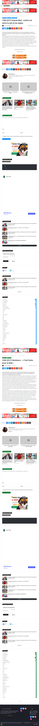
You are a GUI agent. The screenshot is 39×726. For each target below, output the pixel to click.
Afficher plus (19, 291)
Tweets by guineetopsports (6, 162)
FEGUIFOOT (4, 305)
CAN (3, 311)
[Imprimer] (30, 69)
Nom (3, 129)
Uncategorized (5, 322)
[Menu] (1, 6)
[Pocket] (21, 28)
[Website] (9, 77)
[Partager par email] (28, 69)
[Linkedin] (8, 28)
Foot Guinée (4, 337)
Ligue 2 (4, 328)
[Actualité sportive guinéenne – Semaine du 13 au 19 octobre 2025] (19, 103)
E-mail (3, 132)
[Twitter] (5, 28)
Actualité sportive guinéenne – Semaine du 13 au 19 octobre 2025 (19, 107)
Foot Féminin (5, 334)
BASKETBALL (5, 320)
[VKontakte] (17, 28)
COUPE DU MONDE (6, 323)
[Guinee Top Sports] (6, 6)
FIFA (3, 319)
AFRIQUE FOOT (5, 326)
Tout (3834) (19, 245)
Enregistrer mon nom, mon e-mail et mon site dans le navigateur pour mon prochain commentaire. (18, 136)
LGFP (3, 316)
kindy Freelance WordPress (34, 722)
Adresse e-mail (5, 256)
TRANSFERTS (5, 302)
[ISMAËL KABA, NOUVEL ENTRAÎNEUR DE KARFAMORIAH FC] (4, 242)
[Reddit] (15, 28)
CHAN (4, 331)
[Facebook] (3, 28)
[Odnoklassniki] (19, 28)
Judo (3, 340)
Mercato (4, 343)
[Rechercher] (37, 6)
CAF (3, 313)
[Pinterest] (12, 28)
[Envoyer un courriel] (9, 25)
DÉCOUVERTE (5, 325)
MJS (3, 317)
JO (3, 342)
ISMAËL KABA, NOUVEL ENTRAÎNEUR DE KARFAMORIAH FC (17, 240)
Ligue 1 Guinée (5, 314)
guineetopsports (6, 25)
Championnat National (6, 308)
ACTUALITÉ (4, 299)
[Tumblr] (10, 28)
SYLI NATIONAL (5, 300)
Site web (21, 132)
